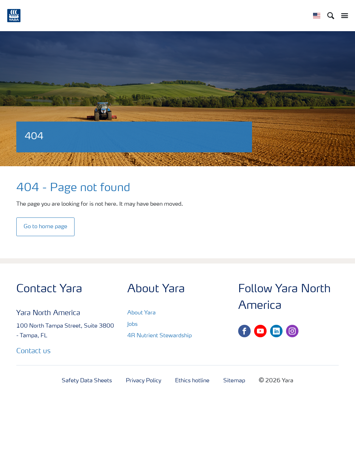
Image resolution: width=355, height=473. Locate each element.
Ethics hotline (192, 381)
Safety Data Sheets (87, 381)
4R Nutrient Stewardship (159, 336)
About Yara (141, 313)
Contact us (33, 351)
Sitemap (234, 381)
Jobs (132, 324)
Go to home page (45, 227)
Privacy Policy (143, 381)
